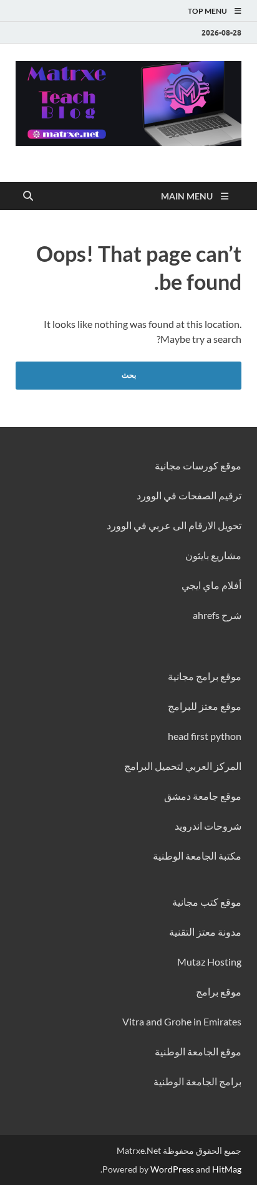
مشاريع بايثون (213, 555)
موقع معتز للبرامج (204, 706)
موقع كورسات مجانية (198, 465)
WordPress (172, 1169)
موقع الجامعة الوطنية (198, 1051)
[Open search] (28, 196)
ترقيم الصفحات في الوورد (189, 495)
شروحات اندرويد (208, 826)
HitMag (226, 1169)
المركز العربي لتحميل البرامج (182, 766)
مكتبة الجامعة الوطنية (197, 855)
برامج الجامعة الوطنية (197, 1081)
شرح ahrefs (217, 615)
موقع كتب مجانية (206, 902)
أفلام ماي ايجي (211, 585)
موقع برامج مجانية (204, 676)
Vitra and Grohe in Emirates (181, 1021)
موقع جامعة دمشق (202, 796)
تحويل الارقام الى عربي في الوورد (174, 525)
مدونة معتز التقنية (205, 932)
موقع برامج (218, 991)
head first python (204, 736)
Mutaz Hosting (209, 961)
